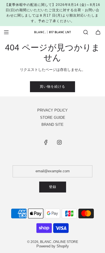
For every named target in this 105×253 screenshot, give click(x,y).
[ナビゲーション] (6, 32)
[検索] (86, 32)
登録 (52, 187)
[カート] (98, 32)
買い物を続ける (52, 87)
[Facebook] (46, 142)
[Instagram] (59, 142)
